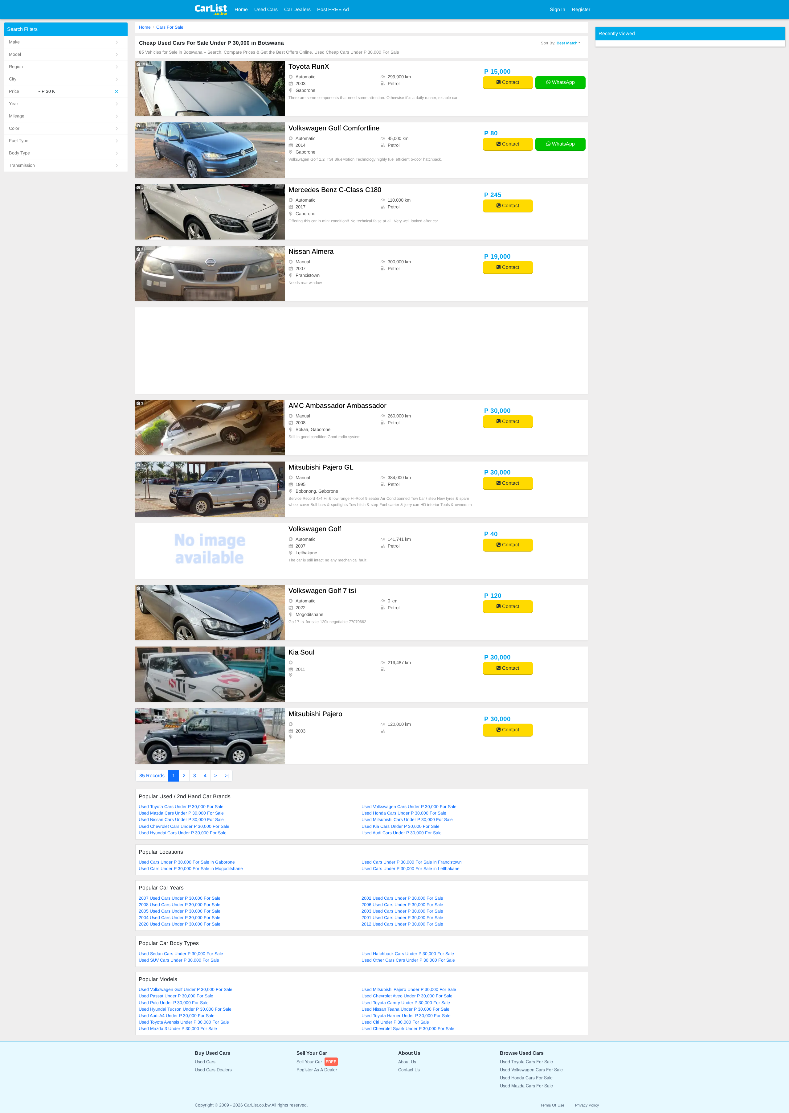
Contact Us (409, 1069)
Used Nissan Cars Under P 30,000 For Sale (181, 819)
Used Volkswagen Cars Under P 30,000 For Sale (409, 806)
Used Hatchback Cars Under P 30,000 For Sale (408, 953)
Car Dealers (297, 9)
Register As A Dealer (316, 1069)
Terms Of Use (552, 1105)
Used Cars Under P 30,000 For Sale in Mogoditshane (191, 868)
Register (581, 9)
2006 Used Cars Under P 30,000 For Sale (402, 904)
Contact (510, 82)
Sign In (557, 9)
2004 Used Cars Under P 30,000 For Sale (179, 917)
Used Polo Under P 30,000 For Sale (174, 1002)
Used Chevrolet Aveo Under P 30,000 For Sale (407, 995)
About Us (407, 1061)
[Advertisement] (320, 350)
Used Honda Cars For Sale (526, 1077)
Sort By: (559, 43)
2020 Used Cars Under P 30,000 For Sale (179, 924)
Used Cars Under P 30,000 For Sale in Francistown (412, 862)
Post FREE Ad (333, 9)
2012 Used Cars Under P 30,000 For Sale (402, 924)
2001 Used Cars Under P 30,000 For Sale (402, 917)
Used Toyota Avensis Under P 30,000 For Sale (184, 1022)
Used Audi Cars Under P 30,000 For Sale (402, 832)
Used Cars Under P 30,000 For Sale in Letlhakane (411, 868)
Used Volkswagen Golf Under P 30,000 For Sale (185, 989)
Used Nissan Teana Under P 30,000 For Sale (405, 1009)
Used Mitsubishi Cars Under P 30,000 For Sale (407, 819)
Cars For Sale (169, 27)
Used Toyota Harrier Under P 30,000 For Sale (406, 1015)
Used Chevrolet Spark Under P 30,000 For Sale (408, 1028)
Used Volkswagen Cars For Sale (531, 1069)
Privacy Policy (587, 1105)
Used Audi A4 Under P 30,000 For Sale (177, 1015)
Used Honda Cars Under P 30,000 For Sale (404, 813)
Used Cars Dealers (213, 1069)
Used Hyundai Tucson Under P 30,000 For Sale (185, 1009)
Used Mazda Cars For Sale (526, 1085)
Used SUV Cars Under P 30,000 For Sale (179, 960)
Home (241, 9)
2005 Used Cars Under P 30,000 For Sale (179, 911)
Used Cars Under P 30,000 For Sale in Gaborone (187, 862)
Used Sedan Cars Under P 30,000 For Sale (181, 953)
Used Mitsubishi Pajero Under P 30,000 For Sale (409, 989)
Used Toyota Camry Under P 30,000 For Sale (406, 1002)
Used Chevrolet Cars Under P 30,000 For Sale (184, 826)
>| (227, 775)
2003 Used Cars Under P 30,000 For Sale (402, 911)
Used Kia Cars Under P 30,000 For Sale (400, 826)
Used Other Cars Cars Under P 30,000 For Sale (408, 960)
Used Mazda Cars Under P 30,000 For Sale (181, 813)
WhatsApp (563, 82)
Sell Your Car (316, 1061)
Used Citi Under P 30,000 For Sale (395, 1022)
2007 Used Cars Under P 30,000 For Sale (179, 898)
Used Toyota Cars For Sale (526, 1061)
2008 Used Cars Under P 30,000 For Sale (179, 904)
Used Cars (266, 9)
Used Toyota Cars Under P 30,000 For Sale (181, 806)
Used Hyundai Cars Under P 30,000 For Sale (183, 832)
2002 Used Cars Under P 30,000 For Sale (402, 898)
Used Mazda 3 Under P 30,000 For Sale (178, 1028)
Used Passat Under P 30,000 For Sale (176, 995)
